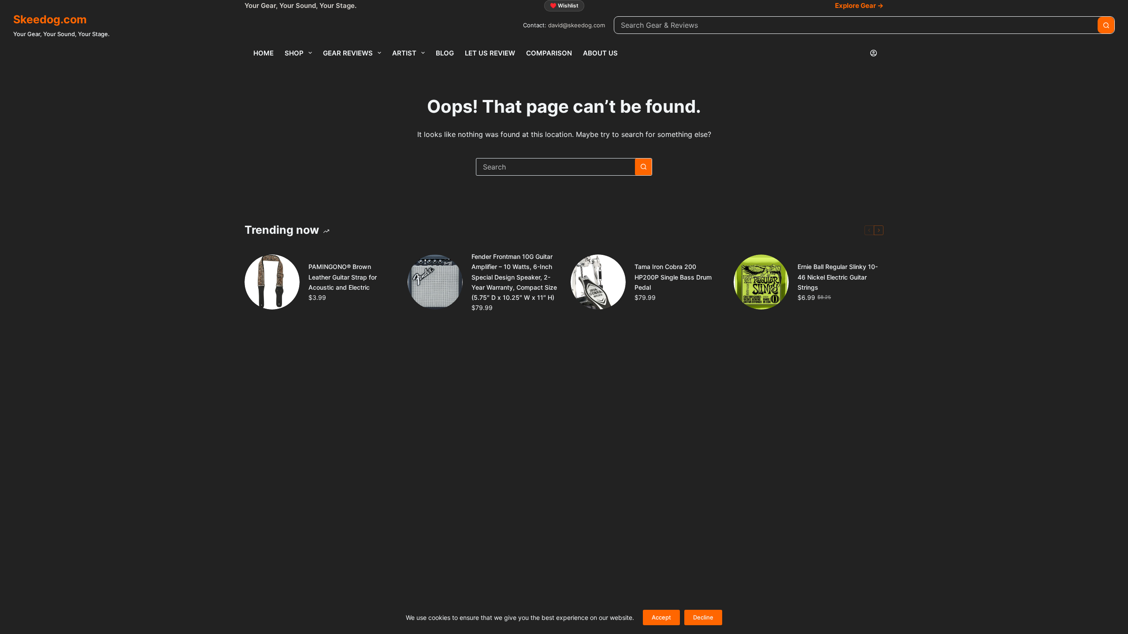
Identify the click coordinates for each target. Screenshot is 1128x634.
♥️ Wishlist (564, 5)
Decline (703, 617)
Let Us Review (490, 53)
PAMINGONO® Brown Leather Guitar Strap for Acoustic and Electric (342, 277)
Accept (661, 617)
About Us (600, 53)
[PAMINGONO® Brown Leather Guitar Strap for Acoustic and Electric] (272, 282)
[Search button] (1106, 25)
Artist (404, 53)
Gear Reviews (348, 53)
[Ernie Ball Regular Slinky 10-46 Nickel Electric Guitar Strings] (761, 282)
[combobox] (856, 25)
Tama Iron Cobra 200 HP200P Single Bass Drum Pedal (673, 277)
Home (263, 53)
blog (445, 53)
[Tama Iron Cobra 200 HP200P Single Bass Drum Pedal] (598, 282)
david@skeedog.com (576, 25)
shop (294, 53)
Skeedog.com (50, 19)
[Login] (873, 53)
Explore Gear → (859, 5)
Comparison (549, 53)
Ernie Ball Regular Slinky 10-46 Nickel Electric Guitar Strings (838, 277)
